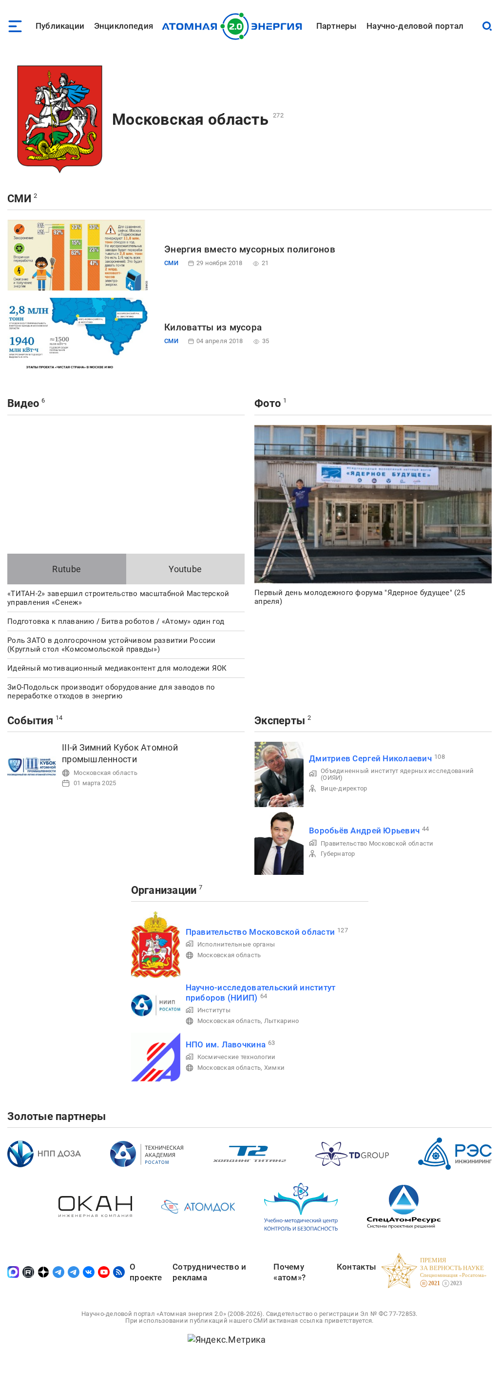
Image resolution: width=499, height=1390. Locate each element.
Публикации (60, 26)
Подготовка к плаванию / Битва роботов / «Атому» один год (115, 621)
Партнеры (336, 26)
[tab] (66, 569)
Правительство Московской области (377, 843)
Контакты (356, 1267)
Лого (234, 26)
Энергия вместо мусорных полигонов (249, 249)
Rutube (66, 569)
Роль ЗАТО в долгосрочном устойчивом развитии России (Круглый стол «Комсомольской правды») (111, 645)
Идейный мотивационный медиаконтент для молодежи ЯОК (117, 668)
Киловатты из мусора (213, 327)
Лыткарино (281, 1020)
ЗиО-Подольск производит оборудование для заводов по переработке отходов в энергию (111, 691)
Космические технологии (236, 1057)
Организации (164, 890)
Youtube (185, 569)
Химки (274, 1067)
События (30, 720)
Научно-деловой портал (414, 26)
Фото (267, 403)
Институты (213, 1010)
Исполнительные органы (236, 944)
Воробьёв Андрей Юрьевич (364, 830)
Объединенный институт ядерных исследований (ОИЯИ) (397, 774)
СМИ (19, 199)
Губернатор (338, 853)
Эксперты (279, 720)
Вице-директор (344, 788)
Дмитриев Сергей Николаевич (370, 758)
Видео (23, 403)
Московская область (190, 119)
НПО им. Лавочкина (226, 1044)
